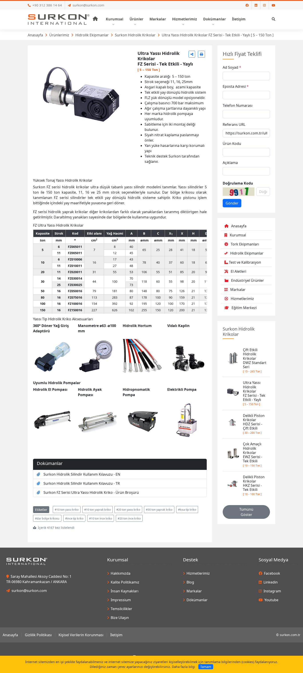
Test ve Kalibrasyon (245, 262)
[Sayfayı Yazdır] (201, 54)
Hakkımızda (120, 573)
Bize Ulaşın (120, 617)
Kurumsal (238, 235)
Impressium (121, 599)
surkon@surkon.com (88, 5)
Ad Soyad (230, 67)
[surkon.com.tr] (59, 19)
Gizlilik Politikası (38, 634)
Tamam (205, 667)
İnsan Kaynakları (124, 591)
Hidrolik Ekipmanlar (92, 35)
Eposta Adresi (234, 86)
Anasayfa (35, 35)
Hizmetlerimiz (242, 298)
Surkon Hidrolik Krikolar (135, 35)
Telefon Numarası (237, 105)
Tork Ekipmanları (245, 244)
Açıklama (230, 162)
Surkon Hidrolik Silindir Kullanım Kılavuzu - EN (81, 474)
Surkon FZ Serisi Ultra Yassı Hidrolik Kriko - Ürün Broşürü (91, 492)
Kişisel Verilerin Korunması (81, 634)
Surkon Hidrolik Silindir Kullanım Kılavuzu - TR (81, 483)
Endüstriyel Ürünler (247, 280)
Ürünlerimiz (59, 35)
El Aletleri (238, 271)
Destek (190, 559)
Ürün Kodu (232, 143)
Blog (190, 582)
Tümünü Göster (246, 512)
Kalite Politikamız (125, 582)
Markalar (238, 289)
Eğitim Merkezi (244, 307)
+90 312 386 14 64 (47, 5)
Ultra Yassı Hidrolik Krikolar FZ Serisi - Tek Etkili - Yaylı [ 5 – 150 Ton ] (217, 35)
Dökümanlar (197, 599)
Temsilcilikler (121, 608)
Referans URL (234, 124)
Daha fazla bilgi (183, 667)
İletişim (116, 634)
